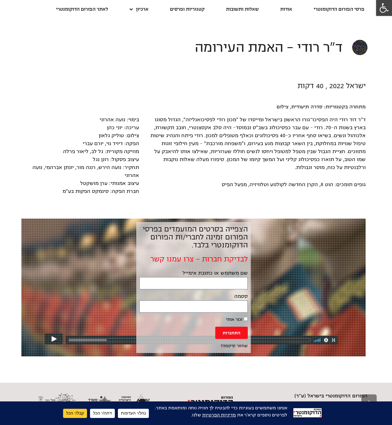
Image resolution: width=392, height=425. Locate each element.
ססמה (241, 296)
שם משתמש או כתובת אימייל (215, 273)
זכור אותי (235, 319)
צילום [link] (282, 107)
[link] (384, 8)
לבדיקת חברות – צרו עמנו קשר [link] (199, 259)
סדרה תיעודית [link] (306, 107)
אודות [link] (286, 9)
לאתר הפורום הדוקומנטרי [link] (82, 9)
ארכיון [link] (142, 9)
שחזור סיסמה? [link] (234, 346)
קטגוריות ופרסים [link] (187, 9)
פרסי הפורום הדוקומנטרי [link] (339, 9)
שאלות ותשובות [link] (242, 9)
